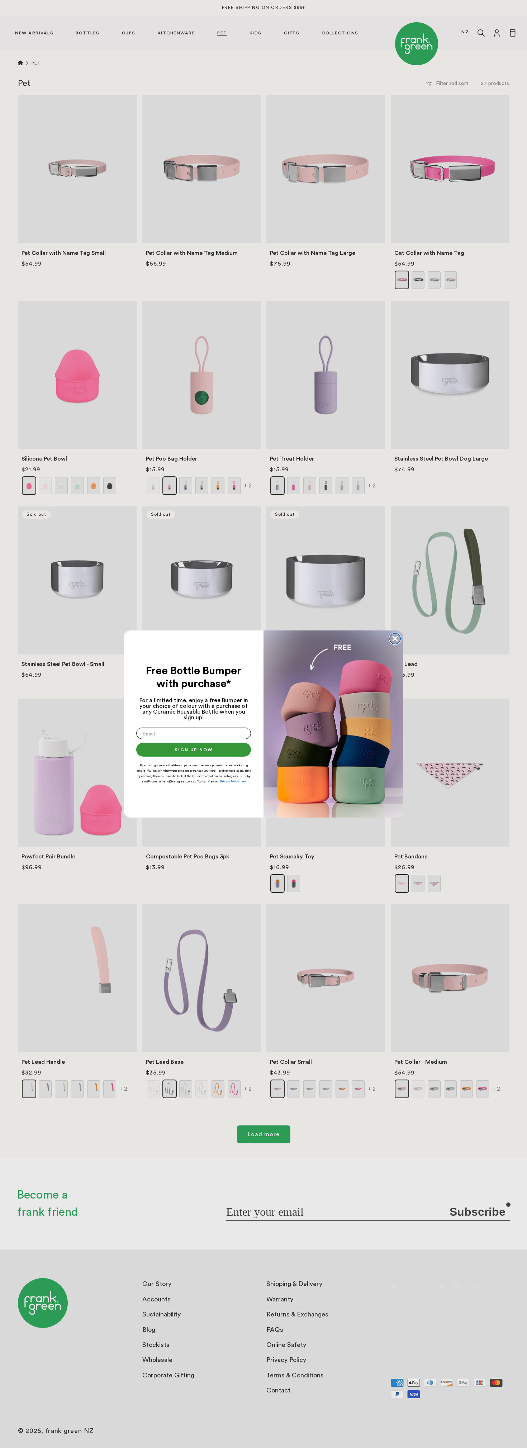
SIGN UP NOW (194, 750)
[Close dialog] (395, 638)
